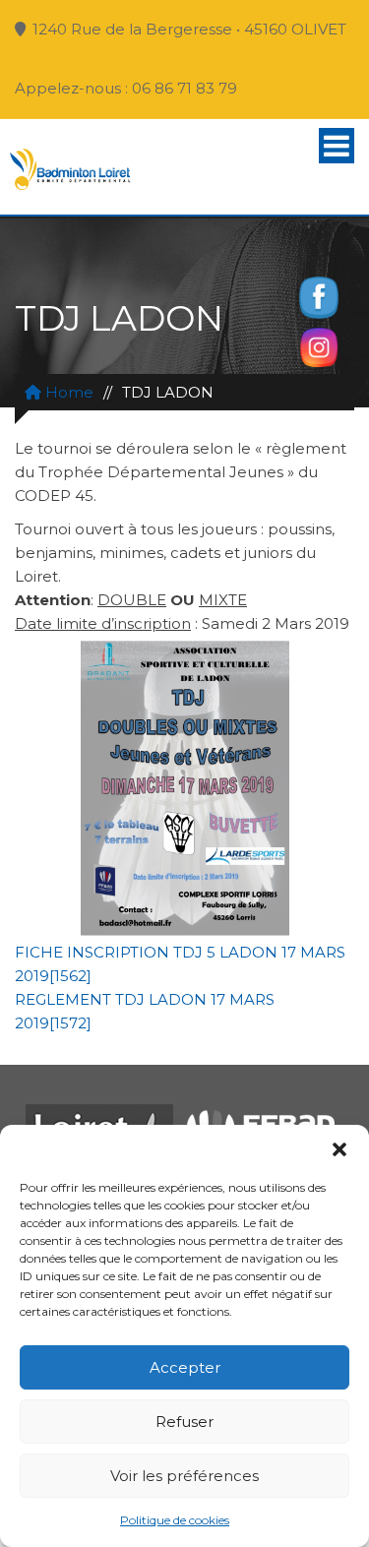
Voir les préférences (184, 1475)
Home (67, 392)
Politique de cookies (174, 1520)
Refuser (184, 1421)
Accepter (185, 1367)
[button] (339, 1149)
